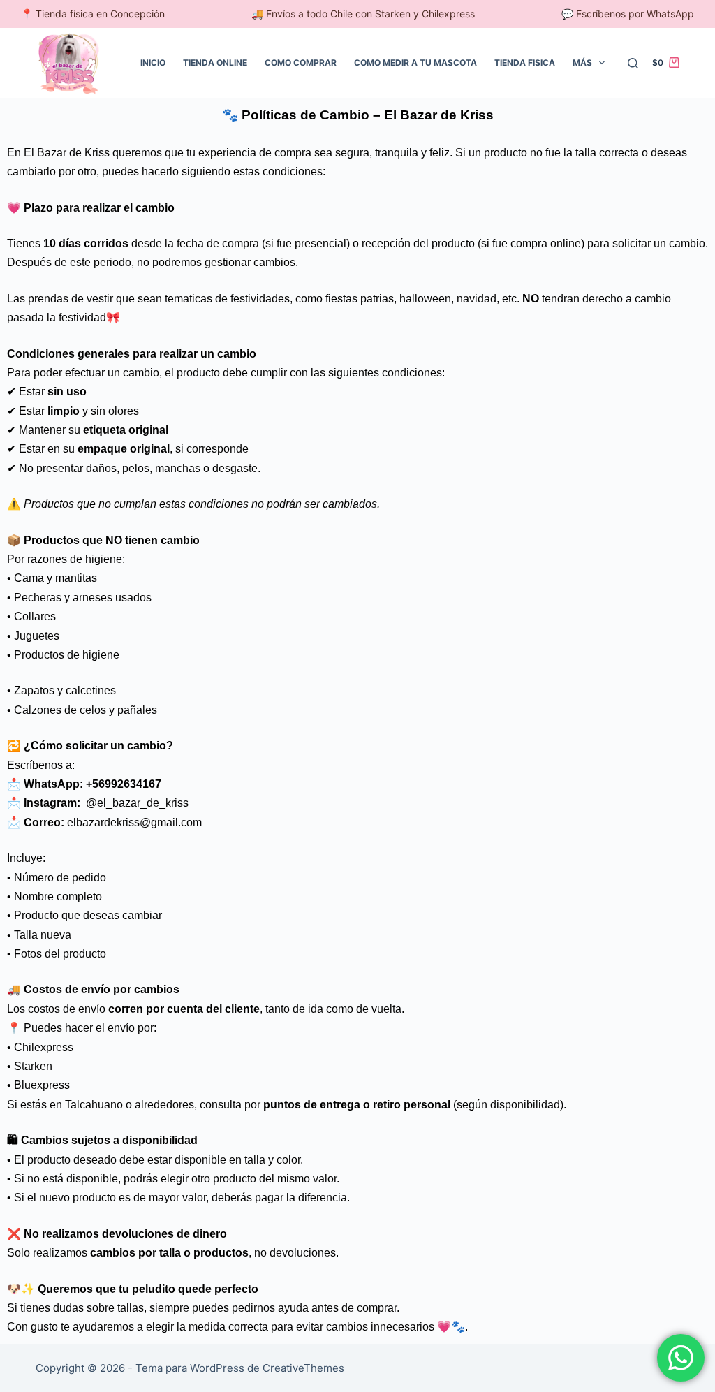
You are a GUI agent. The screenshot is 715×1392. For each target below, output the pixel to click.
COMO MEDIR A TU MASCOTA (415, 62)
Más (582, 62)
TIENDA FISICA (524, 62)
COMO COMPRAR (301, 62)
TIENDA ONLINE (215, 62)
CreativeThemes (303, 1368)
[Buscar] (633, 63)
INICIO (152, 62)
